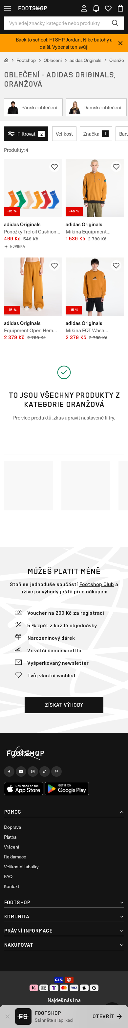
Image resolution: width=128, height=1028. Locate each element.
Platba (10, 837)
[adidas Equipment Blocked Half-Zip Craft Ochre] (95, 188)
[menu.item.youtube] (21, 771)
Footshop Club (96, 584)
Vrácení (11, 847)
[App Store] (23, 788)
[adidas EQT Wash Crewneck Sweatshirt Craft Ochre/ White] (95, 286)
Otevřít (103, 1016)
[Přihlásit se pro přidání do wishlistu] (54, 166)
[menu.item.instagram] (33, 771)
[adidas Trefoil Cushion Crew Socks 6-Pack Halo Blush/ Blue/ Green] (33, 188)
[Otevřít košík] (120, 8)
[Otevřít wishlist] (108, 8)
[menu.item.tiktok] (44, 771)
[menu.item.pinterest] (56, 771)
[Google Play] (67, 788)
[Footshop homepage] (32, 8)
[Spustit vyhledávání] (115, 23)
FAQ (8, 876)
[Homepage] (64, 753)
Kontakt (11, 886)
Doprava (12, 827)
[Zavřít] (120, 43)
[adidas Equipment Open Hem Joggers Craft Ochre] (33, 286)
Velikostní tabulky (21, 866)
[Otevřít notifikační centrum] (96, 8)
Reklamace (15, 856)
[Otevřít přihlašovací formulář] (84, 8)
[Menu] (7, 8)
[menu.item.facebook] (9, 771)
